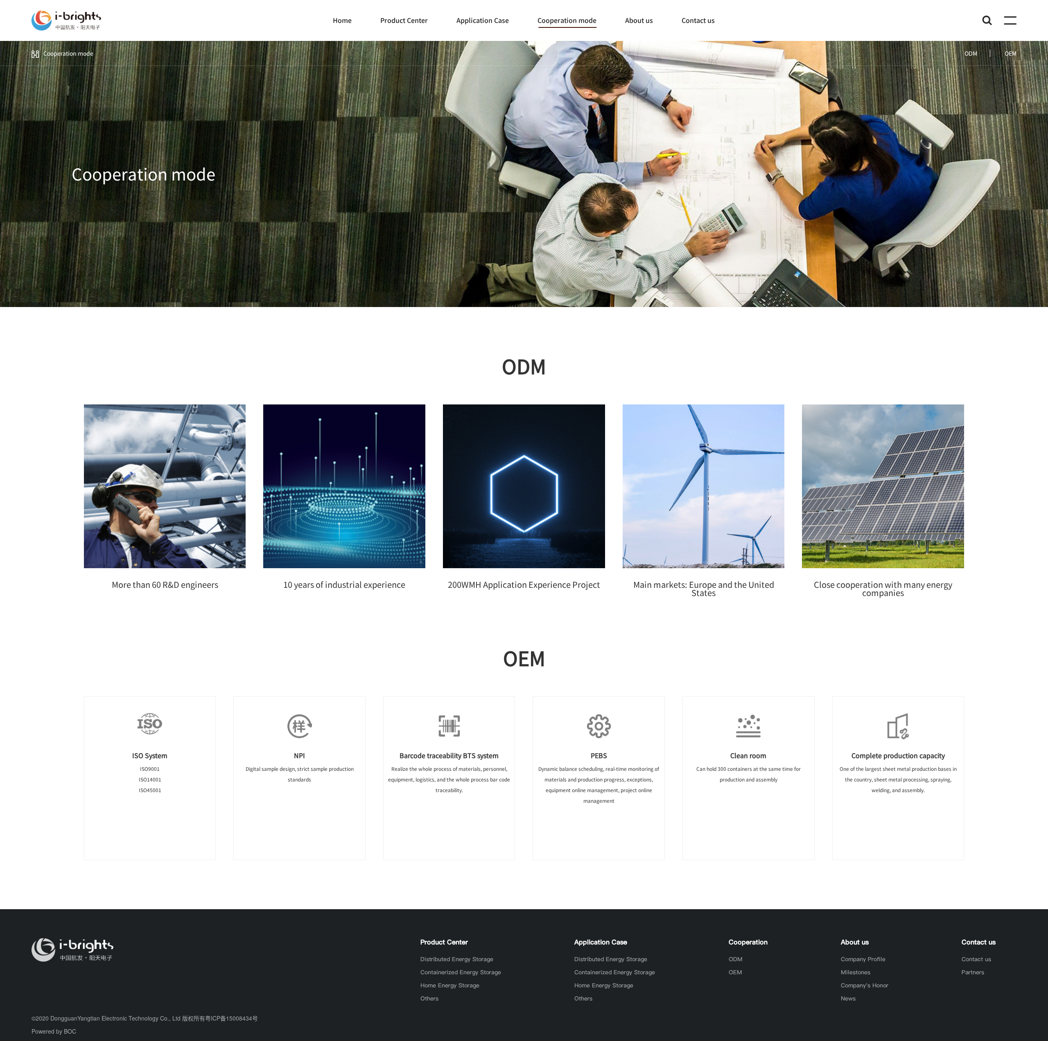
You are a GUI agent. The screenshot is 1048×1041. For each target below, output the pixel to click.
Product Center (404, 20)
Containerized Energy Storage (460, 972)
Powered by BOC (54, 1031)
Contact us (698, 20)
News (848, 998)
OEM (1010, 53)
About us (639, 20)
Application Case (482, 20)
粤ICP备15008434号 (231, 1018)
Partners (973, 972)
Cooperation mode (567, 20)
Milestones (855, 972)
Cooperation (748, 942)
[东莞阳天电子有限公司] (66, 20)
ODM (970, 53)
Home (342, 20)
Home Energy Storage (449, 985)
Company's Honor (864, 985)
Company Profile (863, 959)
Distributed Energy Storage (456, 959)
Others (429, 998)
